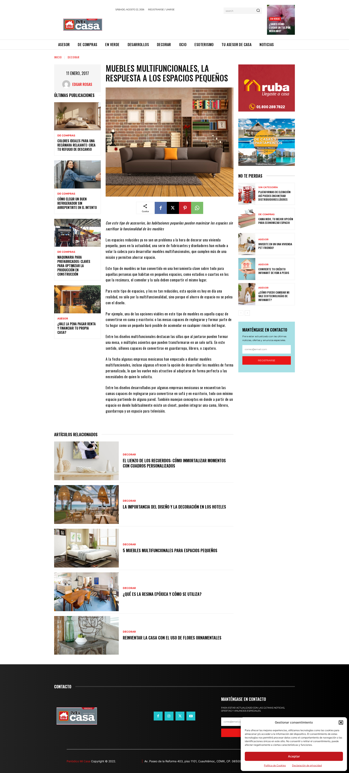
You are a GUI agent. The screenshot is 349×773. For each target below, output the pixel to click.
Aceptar (294, 756)
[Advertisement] (188, 25)
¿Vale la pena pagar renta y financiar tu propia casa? (76, 328)
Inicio (58, 57)
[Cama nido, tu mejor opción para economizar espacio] (246, 219)
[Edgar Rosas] (67, 84)
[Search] (258, 10)
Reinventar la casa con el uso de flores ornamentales (172, 638)
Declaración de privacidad (307, 765)
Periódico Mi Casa (78, 761)
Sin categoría (268, 187)
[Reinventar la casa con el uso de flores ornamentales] (86, 635)
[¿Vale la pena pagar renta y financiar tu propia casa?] (77, 299)
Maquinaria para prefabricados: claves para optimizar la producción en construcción (73, 265)
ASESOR (62, 318)
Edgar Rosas (82, 84)
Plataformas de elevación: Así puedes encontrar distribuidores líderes (274, 195)
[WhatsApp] (197, 208)
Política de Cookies (275, 765)
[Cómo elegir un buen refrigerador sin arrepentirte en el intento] (77, 174)
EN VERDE (275, 18)
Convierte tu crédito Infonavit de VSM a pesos (273, 271)
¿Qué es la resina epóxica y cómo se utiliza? (162, 594)
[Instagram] (169, 716)
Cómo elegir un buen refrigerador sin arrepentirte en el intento (77, 203)
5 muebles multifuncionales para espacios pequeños (170, 550)
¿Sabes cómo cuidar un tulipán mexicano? (279, 27)
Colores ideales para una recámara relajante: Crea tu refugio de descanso (76, 145)
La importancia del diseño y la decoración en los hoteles (174, 507)
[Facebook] (161, 208)
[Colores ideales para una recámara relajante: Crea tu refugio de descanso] (77, 116)
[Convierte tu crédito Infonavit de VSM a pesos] (246, 269)
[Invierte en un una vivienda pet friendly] (246, 244)
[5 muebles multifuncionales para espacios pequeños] (86, 548)
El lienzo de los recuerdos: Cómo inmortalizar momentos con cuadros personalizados (174, 463)
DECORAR (73, 57)
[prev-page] (240, 313)
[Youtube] (190, 716)
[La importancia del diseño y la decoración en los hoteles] (86, 504)
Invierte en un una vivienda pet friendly (275, 246)
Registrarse (266, 360)
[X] (173, 208)
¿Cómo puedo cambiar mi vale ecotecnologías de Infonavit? (273, 296)
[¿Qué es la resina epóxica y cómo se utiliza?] (86, 591)
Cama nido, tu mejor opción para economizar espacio (275, 221)
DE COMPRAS (66, 135)
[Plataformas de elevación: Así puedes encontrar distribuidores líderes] (246, 194)
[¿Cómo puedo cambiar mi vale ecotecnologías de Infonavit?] (246, 294)
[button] (341, 722)
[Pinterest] (185, 208)
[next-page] (247, 313)
